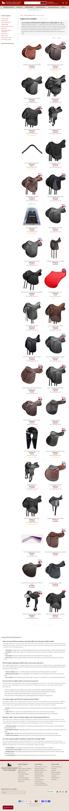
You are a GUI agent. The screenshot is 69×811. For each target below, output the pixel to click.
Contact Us (21, 776)
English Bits (4, 28)
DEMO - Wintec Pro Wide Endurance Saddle (55, 614)
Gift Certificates (55, 774)
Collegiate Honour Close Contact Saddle (32, 64)
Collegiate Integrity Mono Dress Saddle (55, 261)
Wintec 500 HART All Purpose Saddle (55, 65)
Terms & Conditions (40, 783)
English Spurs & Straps (6, 37)
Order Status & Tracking (24, 768)
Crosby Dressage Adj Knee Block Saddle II (32, 356)
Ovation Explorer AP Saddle (55, 485)
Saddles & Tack (19, 7)
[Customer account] (63, 2)
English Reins (4, 33)
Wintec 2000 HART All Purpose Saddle (32, 98)
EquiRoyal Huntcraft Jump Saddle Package (55, 451)
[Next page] (53, 625)
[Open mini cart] (66, 2)
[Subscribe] (24, 792)
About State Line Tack (41, 767)
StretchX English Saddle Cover (55, 292)
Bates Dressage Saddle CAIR (32, 325)
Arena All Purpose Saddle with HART (32, 261)
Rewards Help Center (40, 770)
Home (21, 15)
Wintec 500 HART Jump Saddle (55, 227)
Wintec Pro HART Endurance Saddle (32, 129)
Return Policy (21, 772)
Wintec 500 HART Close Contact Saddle (31, 420)
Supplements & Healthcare (8, 7)
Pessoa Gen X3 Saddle (55, 420)
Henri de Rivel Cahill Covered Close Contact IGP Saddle (31, 583)
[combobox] (35, 2)
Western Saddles (56, 772)
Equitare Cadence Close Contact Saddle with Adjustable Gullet (32, 388)
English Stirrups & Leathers (7, 26)
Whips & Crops (4, 35)
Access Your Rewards (23, 779)
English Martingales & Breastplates (6, 31)
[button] (10, 43)
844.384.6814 (50, 2)
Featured (63, 7)
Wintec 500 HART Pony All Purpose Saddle (55, 357)
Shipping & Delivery (23, 770)
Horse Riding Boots (56, 767)
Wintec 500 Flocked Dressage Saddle (55, 388)
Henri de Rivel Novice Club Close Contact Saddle (55, 552)
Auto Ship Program (23, 778)
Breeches (54, 768)
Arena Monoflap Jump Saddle (31, 196)
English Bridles (4, 24)
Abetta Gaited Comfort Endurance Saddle (32, 614)
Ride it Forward (39, 772)
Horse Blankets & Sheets (40, 7)
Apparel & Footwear (29, 7)
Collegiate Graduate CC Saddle (55, 583)
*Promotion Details (23, 774)
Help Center (21, 781)
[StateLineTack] (11, 3)
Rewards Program (39, 768)
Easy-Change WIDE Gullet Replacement (31, 552)
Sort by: (54, 38)
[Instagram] (60, 792)
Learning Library (39, 779)
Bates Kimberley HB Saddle (55, 129)
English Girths (4, 20)
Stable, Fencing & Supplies (53, 7)
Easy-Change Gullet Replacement (32, 163)
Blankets (53, 770)
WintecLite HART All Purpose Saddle (55, 196)
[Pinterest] (66, 792)
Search (20, 767)
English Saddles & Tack (30, 15)
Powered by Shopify (38, 803)
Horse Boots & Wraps (6, 39)
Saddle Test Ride (39, 776)
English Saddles (5, 18)
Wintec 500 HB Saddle (32, 484)
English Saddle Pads (5, 22)
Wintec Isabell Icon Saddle (55, 163)
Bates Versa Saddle (55, 98)
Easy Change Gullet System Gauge (31, 451)
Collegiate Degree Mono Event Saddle (55, 518)
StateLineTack (32, 803)
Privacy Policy (38, 781)
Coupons (53, 776)
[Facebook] (57, 792)
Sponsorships (38, 774)
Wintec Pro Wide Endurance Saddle (31, 518)
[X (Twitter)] (63, 792)
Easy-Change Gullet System (32, 227)
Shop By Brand (55, 778)
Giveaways (37, 778)
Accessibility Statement (41, 785)
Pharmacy (54, 779)
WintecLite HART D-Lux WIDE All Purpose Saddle (31, 292)
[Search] (43, 3)
